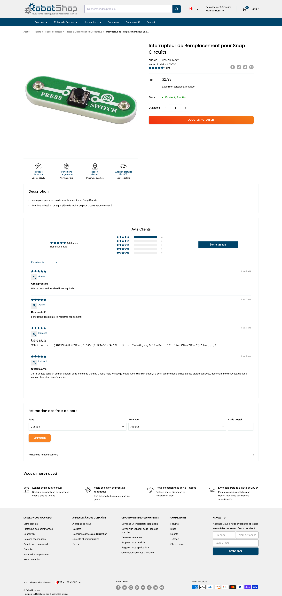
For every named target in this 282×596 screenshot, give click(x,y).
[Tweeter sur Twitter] (245, 67)
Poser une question (95, 178)
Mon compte (213, 10)
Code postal (235, 419)
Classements (177, 544)
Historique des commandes (38, 528)
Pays (31, 419)
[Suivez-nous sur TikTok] (149, 587)
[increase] (185, 107)
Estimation (39, 437)
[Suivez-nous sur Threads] (161, 587)
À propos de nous (81, 523)
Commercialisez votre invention (138, 552)
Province (133, 419)
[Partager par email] (251, 67)
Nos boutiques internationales (37, 582)
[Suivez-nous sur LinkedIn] (155, 587)
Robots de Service (64, 22)
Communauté (133, 22)
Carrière (76, 528)
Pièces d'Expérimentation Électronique (84, 32)
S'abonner (235, 551)
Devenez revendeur (131, 537)
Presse (76, 544)
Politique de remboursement (43, 454)
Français (73, 582)
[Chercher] (176, 9)
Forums (174, 523)
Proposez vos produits (133, 542)
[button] (156, 67)
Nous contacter (32, 559)
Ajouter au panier (201, 119)
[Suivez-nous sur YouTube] (143, 587)
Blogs (173, 528)
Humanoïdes (91, 22)
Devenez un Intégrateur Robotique (139, 523)
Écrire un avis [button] (218, 244)
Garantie (28, 549)
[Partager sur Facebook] (232, 67)
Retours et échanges (35, 539)
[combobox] (128, 9)
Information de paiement (36, 554)
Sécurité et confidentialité (85, 539)
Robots (37, 32)
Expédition (29, 533)
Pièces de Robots (53, 32)
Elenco (153, 60)
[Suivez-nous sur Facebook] (118, 587)
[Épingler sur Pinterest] (239, 67)
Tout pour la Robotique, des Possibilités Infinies (46, 594)
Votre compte (31, 523)
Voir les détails (38, 178)
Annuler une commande (36, 544)
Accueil (27, 32)
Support (151, 22)
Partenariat (113, 22)
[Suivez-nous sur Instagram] (130, 587)
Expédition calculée (172, 86)
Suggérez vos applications (135, 547)
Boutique (40, 22)
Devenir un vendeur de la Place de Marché (139, 530)
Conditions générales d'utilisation (89, 533)
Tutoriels (174, 539)
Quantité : (154, 107)
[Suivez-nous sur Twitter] (124, 587)
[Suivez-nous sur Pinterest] (137, 587)
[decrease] (165, 107)
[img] (38, 271)
